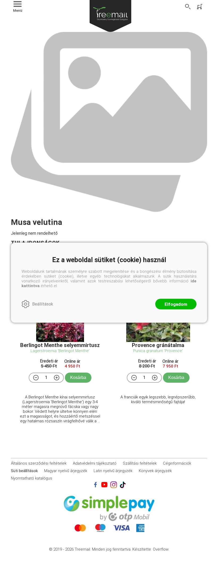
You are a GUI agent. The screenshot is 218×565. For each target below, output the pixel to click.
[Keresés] (188, 7)
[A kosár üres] (200, 6)
